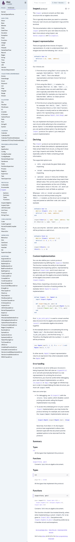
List (2, 86)
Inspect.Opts (5, 205)
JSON (3, 45)
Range (3, 93)
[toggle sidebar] (25, 2)
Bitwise (3, 25)
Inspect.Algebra (6, 203)
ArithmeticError (6, 261)
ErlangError (5, 288)
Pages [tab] (3, 8)
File (2, 102)
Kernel (3, 12)
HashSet (4, 247)
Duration (4, 33)
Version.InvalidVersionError (10, 354)
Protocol (4, 212)
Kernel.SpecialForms (7, 14)
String (3, 57)
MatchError (5, 315)
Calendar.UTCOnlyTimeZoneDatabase (13, 140)
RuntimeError (5, 330)
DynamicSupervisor (7, 159)
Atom (3, 20)
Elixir (8, 2)
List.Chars (4, 210)
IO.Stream (4, 114)
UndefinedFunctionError (9, 347)
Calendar (4, 133)
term (44, 479)
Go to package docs (42, 530)
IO (2, 109)
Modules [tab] (11, 8)
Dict (2, 240)
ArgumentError (6, 258)
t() (34, 450)
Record (3, 52)
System (3, 126)
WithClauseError (6, 357)
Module (3, 47)
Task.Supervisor (6, 178)
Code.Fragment (6, 224)
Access (3, 76)
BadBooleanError (6, 266)
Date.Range (5, 78)
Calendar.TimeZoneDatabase (10, 138)
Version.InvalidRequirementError (11, 352)
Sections (6, 193)
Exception (4, 35)
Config (3, 151)
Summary (6, 195)
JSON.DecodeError (7, 308)
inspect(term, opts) (40, 462)
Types (5, 197)
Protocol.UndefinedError (9, 325)
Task (2, 176)
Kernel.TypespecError (8, 310)
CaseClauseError (6, 273)
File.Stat (3, 104)
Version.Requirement (8, 70)
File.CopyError (6, 290)
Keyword (4, 83)
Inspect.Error (5, 305)
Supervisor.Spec (6, 252)
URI (2, 65)
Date (2, 28)
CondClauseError (6, 281)
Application (5, 149)
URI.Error (4, 344)
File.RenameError (6, 298)
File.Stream (4, 107)
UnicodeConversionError (9, 349)
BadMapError (5, 271)
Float (3, 38)
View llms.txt (53, 530)
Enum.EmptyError (7, 283)
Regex (3, 55)
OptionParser (5, 117)
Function (4, 40)
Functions (6, 199)
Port (2, 122)
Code (3, 221)
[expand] (26, 12)
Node (3, 164)
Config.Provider (6, 154)
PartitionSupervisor (7, 166)
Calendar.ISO (5, 135)
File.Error (4, 293)
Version (3, 67)
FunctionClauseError (8, 300)
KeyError (4, 313)
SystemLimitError (6, 337)
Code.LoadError (6, 276)
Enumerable (5, 187)
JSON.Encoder (5, 208)
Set (2, 250)
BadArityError (5, 263)
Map (2, 88)
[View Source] (67, 475)
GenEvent (4, 242)
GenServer (4, 161)
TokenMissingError (7, 340)
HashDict (4, 245)
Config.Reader (5, 156)
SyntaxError (5, 332)
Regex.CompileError (7, 327)
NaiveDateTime (6, 50)
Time (2, 60)
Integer (3, 43)
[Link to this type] (31, 475)
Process (3, 169)
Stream (3, 96)
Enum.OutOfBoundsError (9, 285)
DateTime (4, 30)
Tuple (3, 62)
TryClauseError (6, 342)
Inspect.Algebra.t (41, 502)
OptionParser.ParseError (9, 322)
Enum (3, 81)
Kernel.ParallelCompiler (8, 226)
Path (2, 119)
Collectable (4, 185)
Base (2, 23)
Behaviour (4, 237)
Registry (3, 171)
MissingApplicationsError (9, 320)
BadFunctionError (7, 268)
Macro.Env (4, 231)
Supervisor (4, 173)
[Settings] (69, 3)
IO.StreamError (6, 303)
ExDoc (43, 536)
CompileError (5, 278)
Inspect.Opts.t (51, 500)
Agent (3, 146)
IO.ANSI (3, 112)
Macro (3, 229)
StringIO (4, 124)
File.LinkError (5, 295)
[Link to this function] (31, 496)
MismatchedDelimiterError (9, 317)
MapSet (3, 91)
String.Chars (5, 215)
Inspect (3, 190)
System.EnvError (6, 335)
